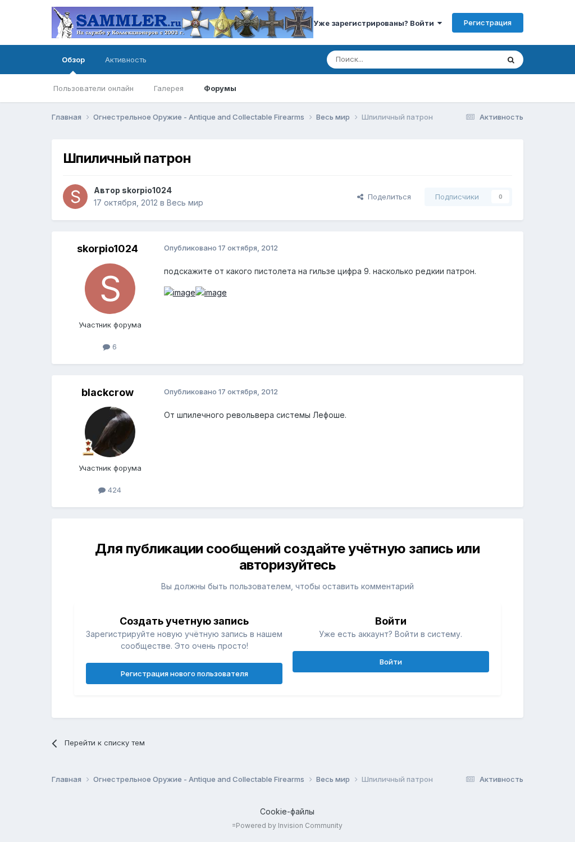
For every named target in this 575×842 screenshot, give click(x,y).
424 (113, 489)
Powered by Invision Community (289, 825)
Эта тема (468, 59)
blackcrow (107, 392)
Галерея (169, 88)
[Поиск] (511, 60)
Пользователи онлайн (93, 88)
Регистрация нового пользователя (184, 673)
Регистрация (488, 22)
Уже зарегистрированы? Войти (375, 23)
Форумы (220, 88)
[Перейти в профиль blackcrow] (110, 432)
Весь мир (185, 202)
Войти (391, 661)
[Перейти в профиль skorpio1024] (75, 196)
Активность (126, 59)
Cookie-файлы (287, 811)
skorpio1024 (147, 190)
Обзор (73, 59)
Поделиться (387, 196)
